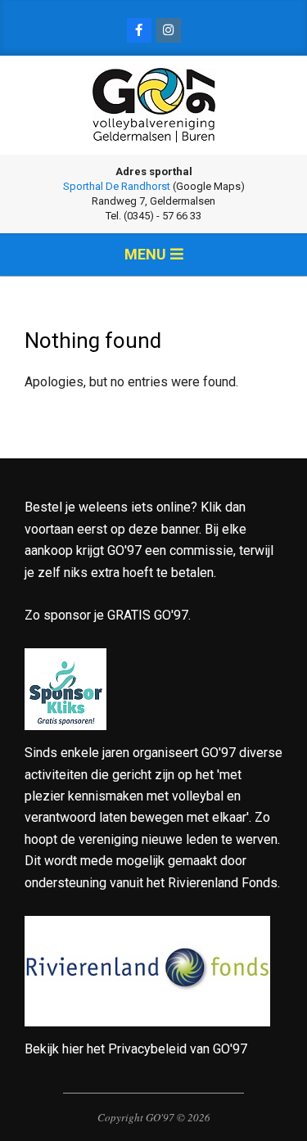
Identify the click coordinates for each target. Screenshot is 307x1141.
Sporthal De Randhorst (116, 186)
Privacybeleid (147, 1049)
